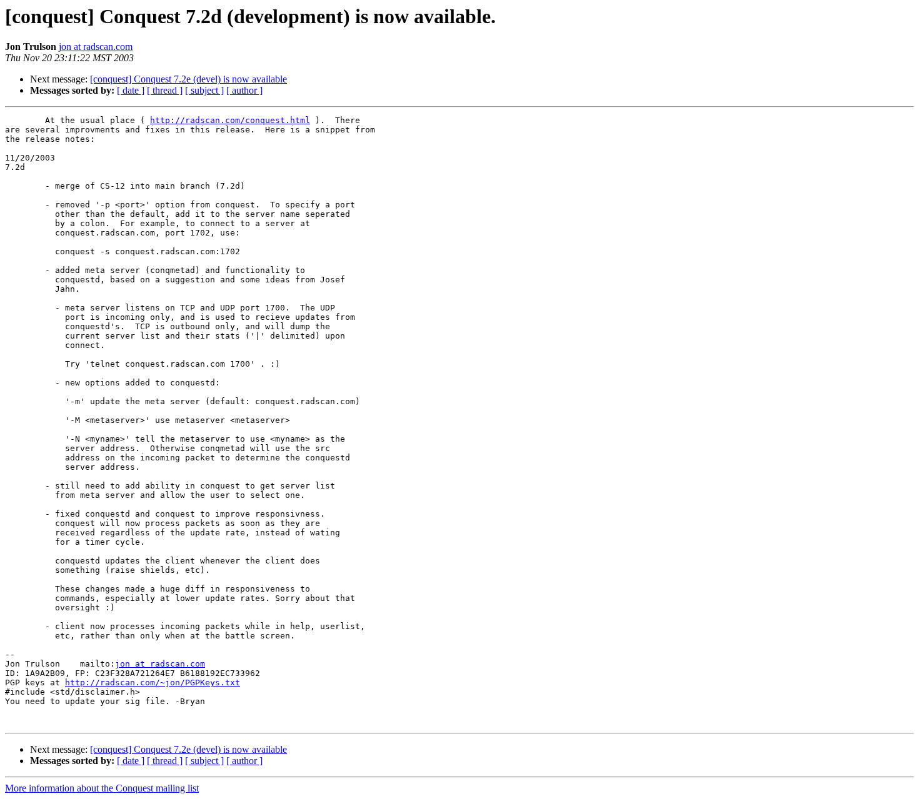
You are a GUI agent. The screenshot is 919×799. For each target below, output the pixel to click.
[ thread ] (165, 90)
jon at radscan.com (96, 46)
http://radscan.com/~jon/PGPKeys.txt (152, 682)
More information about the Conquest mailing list (102, 788)
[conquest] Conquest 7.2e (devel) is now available (188, 79)
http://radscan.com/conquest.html (230, 120)
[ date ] (130, 90)
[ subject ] (204, 90)
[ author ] (244, 90)
